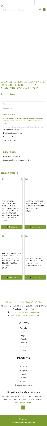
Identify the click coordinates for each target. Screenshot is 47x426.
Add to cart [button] (36, 227)
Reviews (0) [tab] (7, 109)
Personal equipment (23, 385)
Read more (13, 227)
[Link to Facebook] (37, 3)
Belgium (23, 335)
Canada (23, 339)
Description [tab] (7, 104)
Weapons (23, 381)
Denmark (23, 343)
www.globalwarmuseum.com (27, 315)
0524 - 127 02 (28, 309)
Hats (23, 363)
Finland (23, 346)
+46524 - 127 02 (43, 2)
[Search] (39, 9)
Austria (23, 332)
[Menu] (43, 9)
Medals (23, 374)
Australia (23, 328)
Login (45, 2)
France (23, 350)
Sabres (12, 94)
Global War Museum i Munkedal (23, 422)
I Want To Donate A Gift (22, 402)
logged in (15, 160)
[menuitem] (39, 9)
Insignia (23, 370)
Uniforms (23, 377)
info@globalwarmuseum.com (40, 2)
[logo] (23, 9)
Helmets (23, 367)
